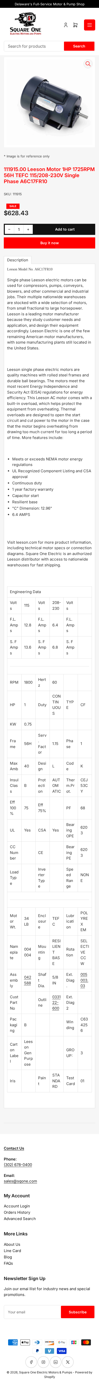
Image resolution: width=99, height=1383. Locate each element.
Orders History (17, 1212)
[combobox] (49, 46)
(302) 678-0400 (18, 1164)
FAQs (8, 1263)
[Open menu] (89, 25)
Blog (8, 1257)
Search (79, 46)
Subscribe (78, 1312)
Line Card (12, 1250)
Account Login (17, 1206)
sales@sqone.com (20, 1181)
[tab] (17, 260)
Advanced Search (20, 1218)
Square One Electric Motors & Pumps (45, 1372)
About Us (12, 1244)
